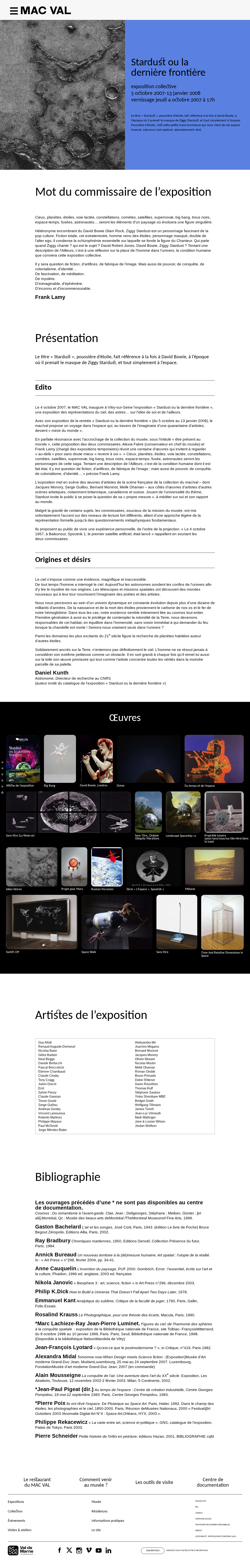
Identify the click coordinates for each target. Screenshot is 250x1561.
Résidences (99, 1511)
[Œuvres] (2, 783)
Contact (199, 1513)
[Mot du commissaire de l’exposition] (2, 771)
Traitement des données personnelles (212, 1525)
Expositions (16, 1502)
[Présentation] (2, 777)
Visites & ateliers (19, 1530)
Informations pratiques (108, 1521)
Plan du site (200, 1501)
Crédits (198, 1531)
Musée (96, 1502)
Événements (16, 1521)
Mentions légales (203, 1519)
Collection (15, 1511)
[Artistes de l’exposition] (2, 790)
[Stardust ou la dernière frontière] (2, 765)
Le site (96, 1530)
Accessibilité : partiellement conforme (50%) (215, 1536)
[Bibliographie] (2, 796)
